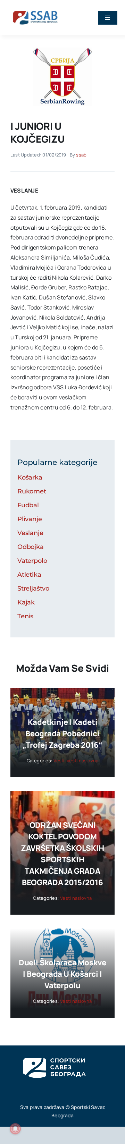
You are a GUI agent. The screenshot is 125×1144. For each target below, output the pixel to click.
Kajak (26, 602)
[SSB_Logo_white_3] (53, 1052)
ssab (81, 155)
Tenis (25, 616)
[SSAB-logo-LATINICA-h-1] (35, 10)
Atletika (29, 574)
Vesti (58, 760)
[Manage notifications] (15, 1128)
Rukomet (31, 491)
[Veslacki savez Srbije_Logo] (62, 50)
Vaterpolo (32, 561)
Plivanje (29, 519)
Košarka (29, 477)
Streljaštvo (33, 588)
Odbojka (30, 547)
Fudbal (28, 505)
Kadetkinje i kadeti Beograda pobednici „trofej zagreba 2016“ (62, 733)
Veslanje (30, 533)
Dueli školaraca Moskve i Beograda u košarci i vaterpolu (62, 974)
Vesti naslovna (82, 760)
